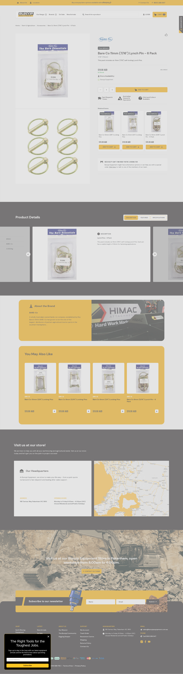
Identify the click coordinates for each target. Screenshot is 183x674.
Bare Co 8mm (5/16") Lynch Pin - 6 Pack (141, 400)
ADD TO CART (143, 90)
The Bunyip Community (67, 633)
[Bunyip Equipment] (25, 14)
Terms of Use (68, 666)
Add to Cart (108, 147)
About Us (23, 3)
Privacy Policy (80, 666)
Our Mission (63, 630)
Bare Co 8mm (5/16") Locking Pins (73, 399)
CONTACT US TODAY (92, 571)
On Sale (62, 14)
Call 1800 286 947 (149, 636)
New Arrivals (71, 14)
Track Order (84, 633)
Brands (52, 14)
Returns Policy (85, 643)
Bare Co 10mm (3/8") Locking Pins (39, 399)
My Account (84, 630)
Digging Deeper (64, 637)
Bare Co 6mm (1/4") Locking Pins (106, 399)
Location (36, 3)
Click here (112, 167)
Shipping (83, 640)
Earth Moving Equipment (20, 631)
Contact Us (144, 3)
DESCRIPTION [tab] (131, 218)
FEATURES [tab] (144, 218)
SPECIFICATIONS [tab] (159, 218)
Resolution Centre (87, 637)
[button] (166, 35)
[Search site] (83, 14)
